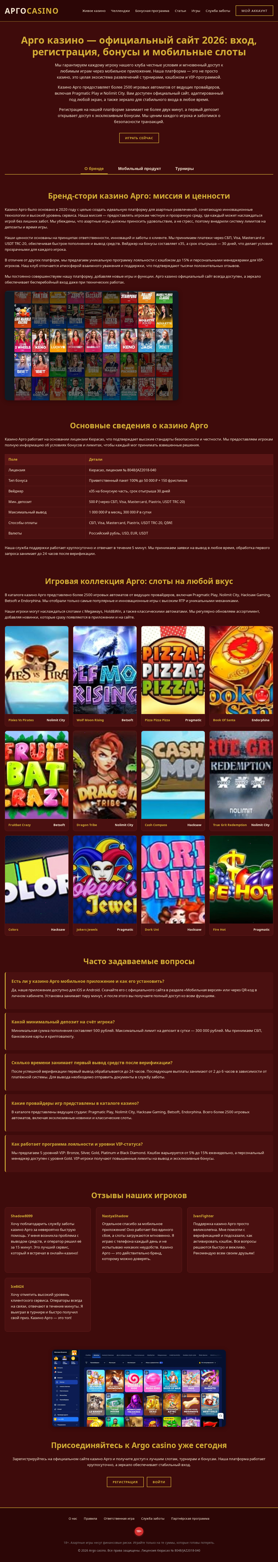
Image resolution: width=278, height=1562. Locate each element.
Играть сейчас (139, 138)
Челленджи (120, 10)
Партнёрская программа (190, 1518)
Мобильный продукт (139, 168)
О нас (73, 1518)
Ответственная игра (119, 1518)
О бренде (94, 168)
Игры (196, 10)
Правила (90, 1518)
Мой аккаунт (254, 10)
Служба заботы (218, 10)
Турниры (184, 168)
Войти (159, 1482)
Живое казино (94, 10)
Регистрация (125, 1482)
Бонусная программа (152, 10)
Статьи (180, 10)
